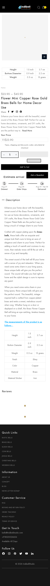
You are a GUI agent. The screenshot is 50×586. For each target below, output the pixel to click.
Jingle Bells (7, 456)
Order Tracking (9, 512)
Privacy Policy (8, 516)
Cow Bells (6, 451)
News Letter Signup (11, 491)
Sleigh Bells (7, 447)
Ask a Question (37, 175)
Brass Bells (7, 442)
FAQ (3, 503)
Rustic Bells (7, 437)
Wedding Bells (8, 465)
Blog (4, 486)
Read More (27, 130)
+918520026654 (9, 537)
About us (6, 477)
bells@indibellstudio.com (12, 532)
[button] (34, 154)
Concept (6, 482)
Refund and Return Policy (13, 507)
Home (3, 87)
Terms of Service (9, 521)
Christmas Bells (9, 460)
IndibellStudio (29, 563)
